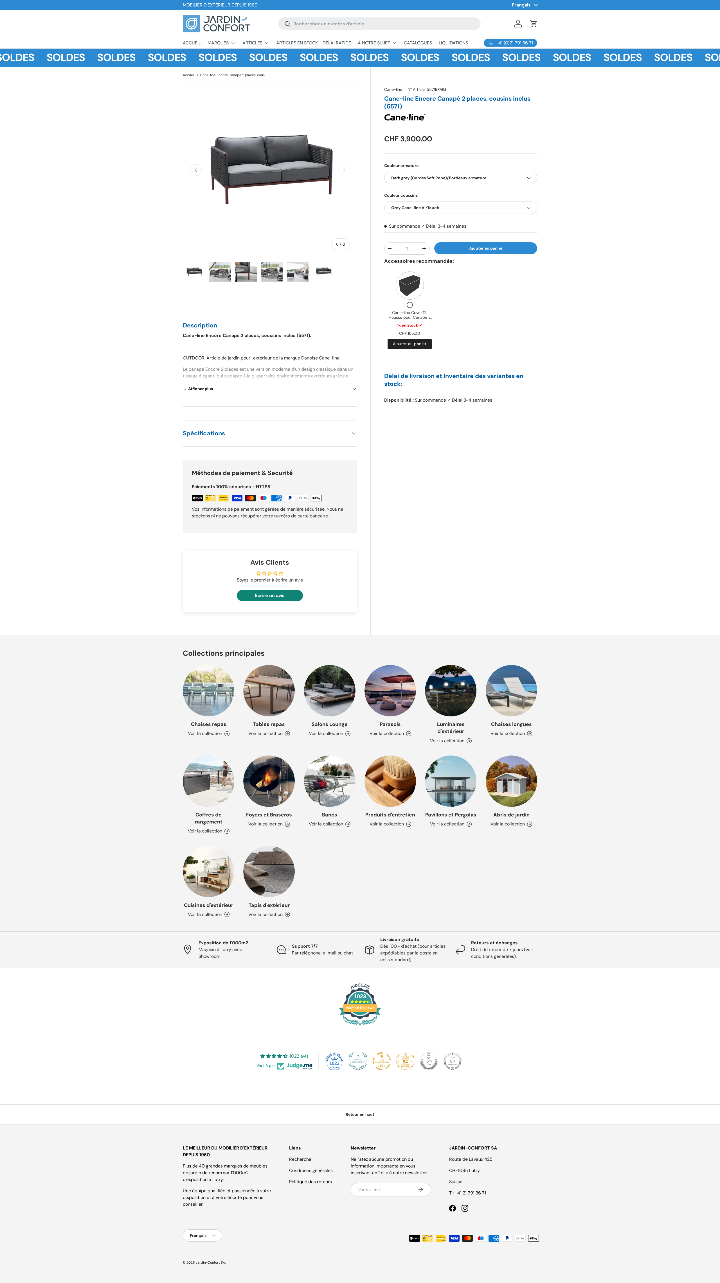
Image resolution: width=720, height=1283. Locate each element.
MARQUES (218, 43)
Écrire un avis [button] (270, 595)
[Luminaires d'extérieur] (450, 690)
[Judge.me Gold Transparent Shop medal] (382, 1061)
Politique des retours (310, 1182)
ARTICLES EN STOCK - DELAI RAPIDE (313, 43)
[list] (270, 170)
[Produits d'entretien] (390, 781)
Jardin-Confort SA (210, 1262)
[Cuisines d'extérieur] (208, 871)
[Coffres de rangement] (208, 781)
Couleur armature (401, 165)
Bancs (329, 814)
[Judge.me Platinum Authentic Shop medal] (358, 1061)
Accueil (189, 75)
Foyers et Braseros (269, 814)
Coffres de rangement (208, 818)
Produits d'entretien (390, 814)
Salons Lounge (330, 724)
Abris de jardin (511, 814)
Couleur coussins (401, 195)
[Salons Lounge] (330, 690)
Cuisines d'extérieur (208, 905)
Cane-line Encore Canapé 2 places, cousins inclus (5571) (233, 75)
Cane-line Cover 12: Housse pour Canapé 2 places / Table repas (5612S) (410, 320)
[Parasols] (390, 690)
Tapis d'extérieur (269, 905)
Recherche (300, 1159)
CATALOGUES (418, 43)
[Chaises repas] (208, 690)
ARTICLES (252, 43)
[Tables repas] (269, 690)
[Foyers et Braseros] (269, 781)
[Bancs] (330, 781)
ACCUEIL (192, 43)
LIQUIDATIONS (453, 43)
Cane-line (393, 89)
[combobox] (379, 23)
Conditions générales (311, 1170)
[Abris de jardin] (511, 781)
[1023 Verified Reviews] (360, 1026)
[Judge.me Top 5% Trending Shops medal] (453, 1061)
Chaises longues (511, 724)
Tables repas (269, 724)
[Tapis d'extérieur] (269, 871)
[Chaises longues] (511, 690)
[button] (534, 23)
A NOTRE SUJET (374, 43)
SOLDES (40, 57)
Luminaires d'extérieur (451, 728)
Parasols (390, 724)
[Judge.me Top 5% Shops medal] (429, 1061)
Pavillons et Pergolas (450, 814)
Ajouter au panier (486, 248)
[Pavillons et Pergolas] (450, 781)
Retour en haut (360, 1114)
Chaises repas (208, 724)
